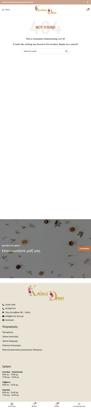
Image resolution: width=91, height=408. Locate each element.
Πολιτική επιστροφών (11, 345)
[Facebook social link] (87, 2)
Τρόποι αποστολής (10, 336)
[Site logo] (45, 9)
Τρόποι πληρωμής (10, 341)
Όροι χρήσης (7, 332)
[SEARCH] (66, 51)
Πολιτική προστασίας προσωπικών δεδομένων (22, 350)
